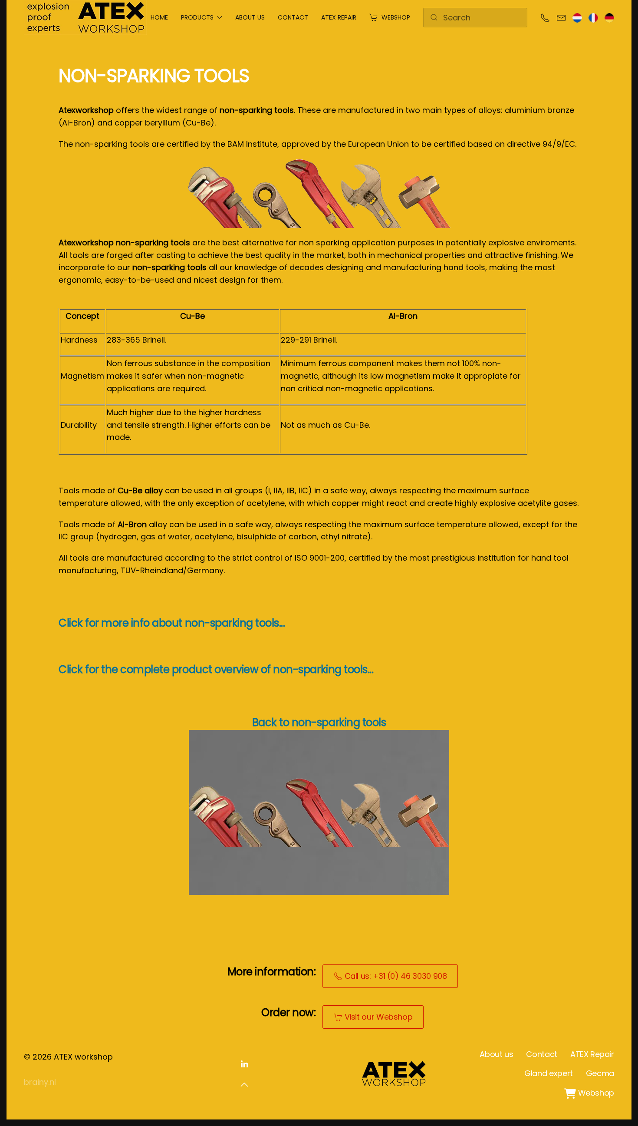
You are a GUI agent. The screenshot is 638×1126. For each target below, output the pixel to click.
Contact (293, 17)
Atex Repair (338, 17)
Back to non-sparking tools (319, 722)
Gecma (600, 1073)
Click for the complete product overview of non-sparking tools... (216, 669)
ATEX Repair (592, 1054)
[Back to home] (85, 17)
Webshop (395, 17)
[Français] (593, 17)
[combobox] (475, 17)
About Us (250, 17)
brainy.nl (40, 1081)
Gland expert (548, 1073)
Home (159, 17)
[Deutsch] (609, 17)
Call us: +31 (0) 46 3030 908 (396, 976)
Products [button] (197, 17)
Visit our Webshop (379, 1016)
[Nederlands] (577, 17)
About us (496, 1054)
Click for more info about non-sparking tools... (172, 623)
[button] (244, 1084)
